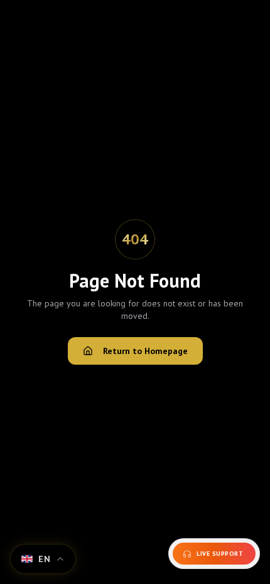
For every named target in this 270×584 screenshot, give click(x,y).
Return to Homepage (145, 351)
